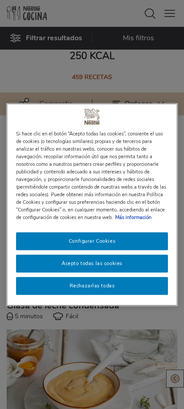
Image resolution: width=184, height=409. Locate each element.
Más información (133, 217)
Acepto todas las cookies (92, 263)
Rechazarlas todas (92, 285)
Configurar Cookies (92, 241)
